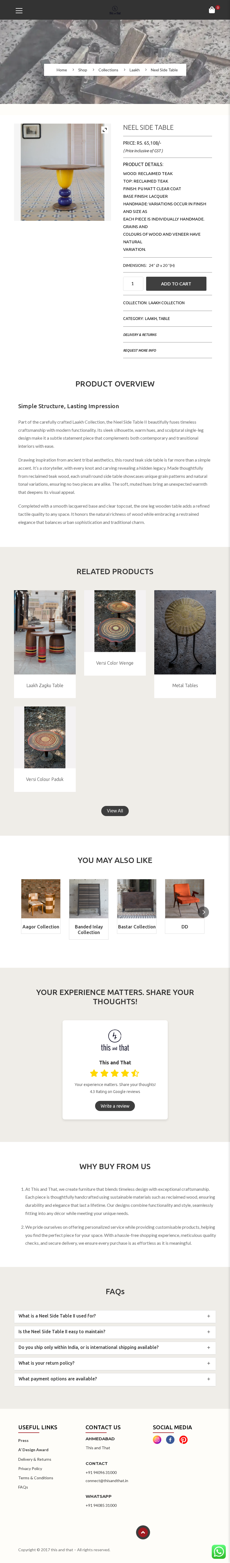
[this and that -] (115, 9)
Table (164, 318)
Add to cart (176, 283)
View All (115, 810)
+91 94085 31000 (101, 1505)
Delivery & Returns (139, 335)
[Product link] (45, 632)
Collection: (135, 303)
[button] (203, 912)
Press (23, 1440)
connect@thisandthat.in (107, 1480)
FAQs (23, 1487)
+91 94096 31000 (101, 1472)
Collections (108, 70)
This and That (98, 1447)
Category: (133, 318)
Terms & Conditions (35, 1477)
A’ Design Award (33, 1449)
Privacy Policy (30, 1468)
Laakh (135, 70)
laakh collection (167, 303)
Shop (82, 70)
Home (62, 70)
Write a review (115, 1105)
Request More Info (139, 350)
